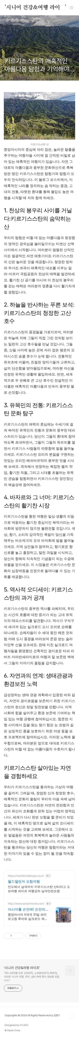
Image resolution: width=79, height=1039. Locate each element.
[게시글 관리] (20, 936)
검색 (63, 8)
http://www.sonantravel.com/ (26, 903)
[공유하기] (15, 936)
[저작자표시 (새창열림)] (42, 935)
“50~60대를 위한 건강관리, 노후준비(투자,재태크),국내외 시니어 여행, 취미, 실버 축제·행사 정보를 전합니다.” (31, 976)
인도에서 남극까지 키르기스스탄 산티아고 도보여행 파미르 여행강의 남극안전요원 (39, 889)
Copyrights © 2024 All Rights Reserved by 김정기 (32, 1015)
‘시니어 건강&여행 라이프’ (35, 7)
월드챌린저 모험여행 (24, 881)
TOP (71, 1016)
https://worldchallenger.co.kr (26, 875)
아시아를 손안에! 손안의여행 (26, 909)
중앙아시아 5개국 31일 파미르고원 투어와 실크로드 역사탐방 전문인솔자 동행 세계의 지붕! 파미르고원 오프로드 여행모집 (28, 917)
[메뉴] (71, 7)
